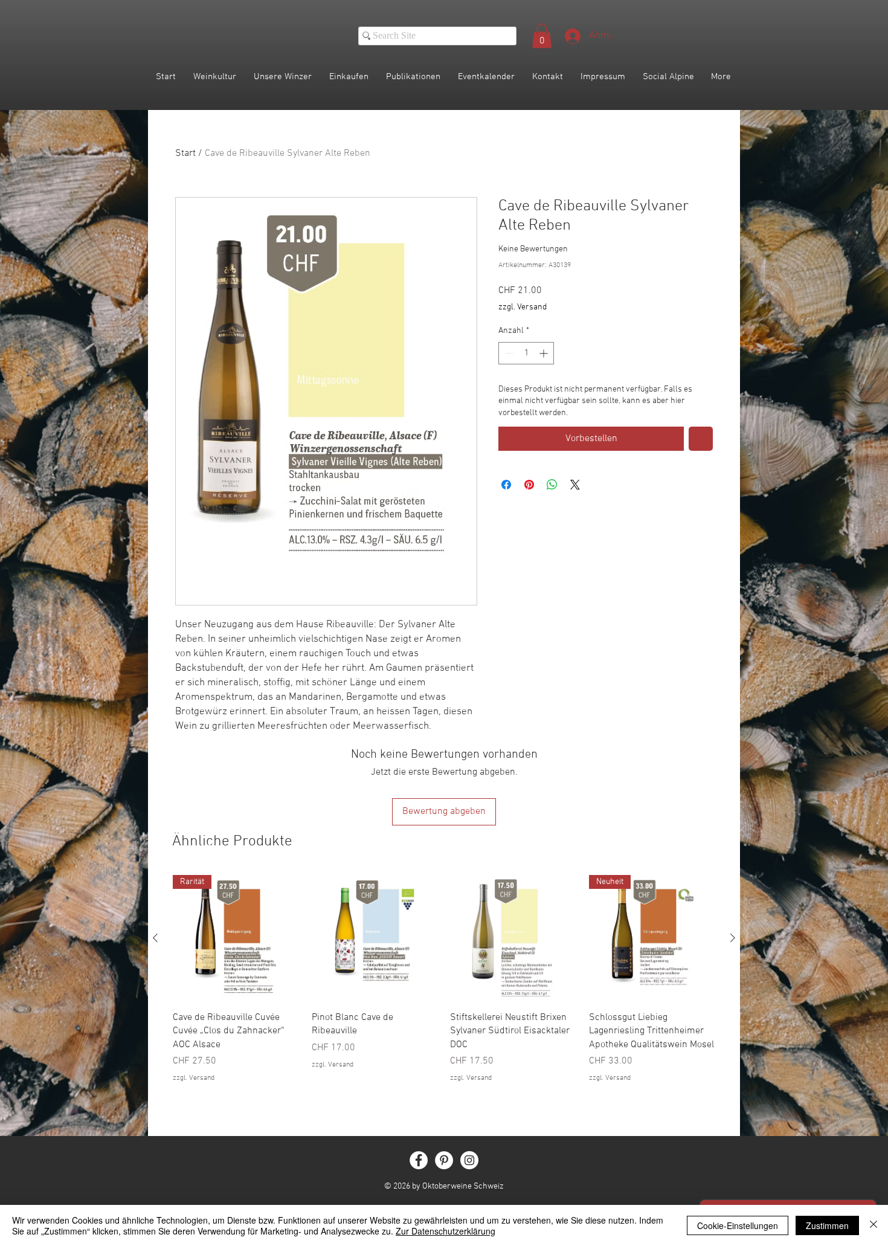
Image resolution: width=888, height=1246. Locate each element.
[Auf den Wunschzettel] (701, 439)
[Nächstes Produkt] (733, 938)
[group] (444, 986)
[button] (542, 36)
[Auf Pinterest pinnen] (529, 484)
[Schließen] (873, 1225)
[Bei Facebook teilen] (506, 484)
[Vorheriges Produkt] (155, 938)
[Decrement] (507, 353)
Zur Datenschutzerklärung (445, 1231)
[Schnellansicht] (375, 938)
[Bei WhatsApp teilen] (552, 484)
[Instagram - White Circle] (469, 1160)
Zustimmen (827, 1225)
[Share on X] (575, 484)
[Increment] (544, 353)
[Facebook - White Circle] (419, 1160)
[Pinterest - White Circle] (444, 1160)
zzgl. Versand (522, 307)
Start (185, 153)
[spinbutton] (526, 353)
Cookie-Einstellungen (737, 1225)
